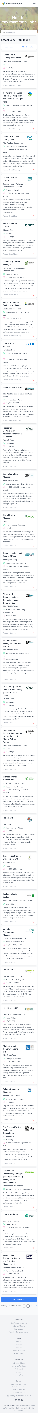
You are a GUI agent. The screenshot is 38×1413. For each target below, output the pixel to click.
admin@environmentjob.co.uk (20, 1396)
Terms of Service (19, 1350)
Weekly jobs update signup (19, 1332)
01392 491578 (20, 1392)
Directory (19, 1344)
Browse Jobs (19, 1329)
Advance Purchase (19, 1366)
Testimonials (19, 1369)
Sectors (19, 1347)
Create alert (20, 1299)
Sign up (16, 1326)
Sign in (22, 1326)
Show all (34, 1306)
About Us (19, 1342)
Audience (19, 1372)
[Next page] (28, 1306)
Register (16, 1375)
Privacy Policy (19, 1353)
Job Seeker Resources (19, 1323)
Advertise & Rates (19, 1363)
